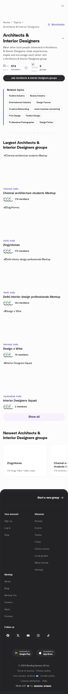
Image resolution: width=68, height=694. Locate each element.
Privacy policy (43, 671)
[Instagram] (38, 635)
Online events (42, 549)
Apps (7, 609)
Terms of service (25, 671)
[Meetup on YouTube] (28, 635)
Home (6, 22)
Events (38, 528)
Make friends (41, 563)
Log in (7, 528)
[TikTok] (48, 635)
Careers (8, 602)
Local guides (41, 556)
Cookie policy (47, 676)
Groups (39, 521)
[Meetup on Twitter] (18, 635)
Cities (38, 542)
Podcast (8, 616)
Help (6, 535)
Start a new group (48, 497)
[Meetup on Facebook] (7, 635)
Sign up (8, 521)
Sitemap (39, 570)
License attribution (30, 681)
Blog (6, 588)
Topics (17, 22)
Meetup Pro (10, 595)
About (7, 581)
